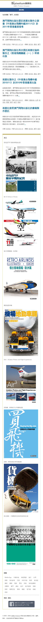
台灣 (36, 100)
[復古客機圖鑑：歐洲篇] (21, 277)
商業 (6, 580)
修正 (30, 577)
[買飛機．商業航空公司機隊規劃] (21, 433)
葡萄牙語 (12, 589)
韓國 (34, 589)
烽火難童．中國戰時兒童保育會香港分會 (16, 516)
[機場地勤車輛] (21, 331)
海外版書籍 (32, 583)
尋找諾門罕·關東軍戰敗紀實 (12, 142)
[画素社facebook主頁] (21, 604)
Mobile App (8, 577)
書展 (6, 583)
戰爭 (30, 580)
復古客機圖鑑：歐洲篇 (10, 251)
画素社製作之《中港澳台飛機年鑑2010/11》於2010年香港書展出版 (20, 81)
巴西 (18, 580)
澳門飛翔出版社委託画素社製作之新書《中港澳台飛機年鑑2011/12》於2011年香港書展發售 (21, 23)
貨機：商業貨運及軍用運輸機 (13, 462)
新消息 (8, 44)
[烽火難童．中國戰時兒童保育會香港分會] (21, 542)
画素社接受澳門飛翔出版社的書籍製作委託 (21, 109)
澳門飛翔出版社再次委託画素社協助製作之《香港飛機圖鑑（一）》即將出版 (21, 53)
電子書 (29, 589)
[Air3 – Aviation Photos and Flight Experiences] (21, 383)
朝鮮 (15, 583)
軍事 (18, 589)
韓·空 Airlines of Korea (10, 197)
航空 (15, 102)
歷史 (20, 583)
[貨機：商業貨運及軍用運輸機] (21, 488)
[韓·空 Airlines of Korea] (21, 223)
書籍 (35, 44)
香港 (19, 102)
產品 (5, 138)
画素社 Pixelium (15, 616)
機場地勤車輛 (8, 305)
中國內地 (31, 100)
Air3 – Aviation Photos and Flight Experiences (18, 360)
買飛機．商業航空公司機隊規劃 (13, 407)
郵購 (23, 589)
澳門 (39, 44)
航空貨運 (28, 586)
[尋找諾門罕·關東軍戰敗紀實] (21, 168)
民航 (25, 583)
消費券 (7, 586)
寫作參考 (12, 580)
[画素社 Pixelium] (21, 3)
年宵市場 (24, 580)
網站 (17, 586)
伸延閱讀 (24, 577)
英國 (34, 586)
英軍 (6, 589)
